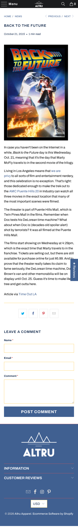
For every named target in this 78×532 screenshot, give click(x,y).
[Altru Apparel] (39, 4)
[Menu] (2, 4)
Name (8, 340)
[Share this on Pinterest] (43, 313)
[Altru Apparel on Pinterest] (49, 492)
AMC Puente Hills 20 (24, 191)
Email (8, 358)
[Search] (63, 4)
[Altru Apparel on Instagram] (42, 492)
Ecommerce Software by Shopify (53, 513)
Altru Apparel (23, 513)
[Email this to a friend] (54, 313)
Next (67, 16)
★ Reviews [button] (74, 270)
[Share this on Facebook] (33, 313)
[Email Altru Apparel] (28, 492)
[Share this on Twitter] (22, 313)
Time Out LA (28, 294)
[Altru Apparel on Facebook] (35, 492)
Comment (11, 376)
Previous (54, 16)
